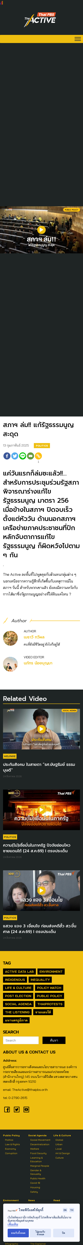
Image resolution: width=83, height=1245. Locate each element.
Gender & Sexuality (35, 1172)
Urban (58, 1144)
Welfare (10, 756)
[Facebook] (6, 458)
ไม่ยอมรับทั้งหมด (40, 1233)
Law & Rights (12, 1144)
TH (71, 1210)
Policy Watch (49, 988)
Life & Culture (18, 988)
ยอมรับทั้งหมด (18, 1232)
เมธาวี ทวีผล (34, 637)
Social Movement (40, 1139)
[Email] (30, 458)
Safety (34, 1191)
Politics (42, 445)
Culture (59, 1157)
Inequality (40, 980)
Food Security (38, 1153)
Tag (7, 963)
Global (59, 1139)
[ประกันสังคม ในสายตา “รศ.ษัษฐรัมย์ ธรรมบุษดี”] (41, 731)
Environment (51, 972)
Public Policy (49, 996)
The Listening (17, 1012)
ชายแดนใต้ (43, 1012)
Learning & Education (36, 1159)
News (31, 1200)
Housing (35, 1187)
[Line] (22, 458)
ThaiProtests (49, 1004)
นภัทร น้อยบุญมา (38, 663)
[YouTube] (26, 1109)
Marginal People (39, 1165)
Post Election (18, 996)
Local (58, 1148)
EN (65, 1210)
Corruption (11, 1153)
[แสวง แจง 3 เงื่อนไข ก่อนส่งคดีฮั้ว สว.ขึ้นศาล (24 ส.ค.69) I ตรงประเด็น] (41, 892)
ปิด (63, 1232)
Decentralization (39, 1144)
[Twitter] (14, 458)
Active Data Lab (19, 972)
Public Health (37, 1178)
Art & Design (62, 1153)
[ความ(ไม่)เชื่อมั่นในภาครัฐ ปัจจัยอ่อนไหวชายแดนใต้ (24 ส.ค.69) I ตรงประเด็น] (41, 812)
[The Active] (40, 20)
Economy (10, 1148)
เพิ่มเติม (13, 1224)
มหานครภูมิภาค (16, 1020)
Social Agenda (18, 1004)
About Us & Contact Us (29, 1052)
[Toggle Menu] (78, 39)
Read (56, 1200)
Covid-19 (35, 1182)
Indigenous (15, 980)
